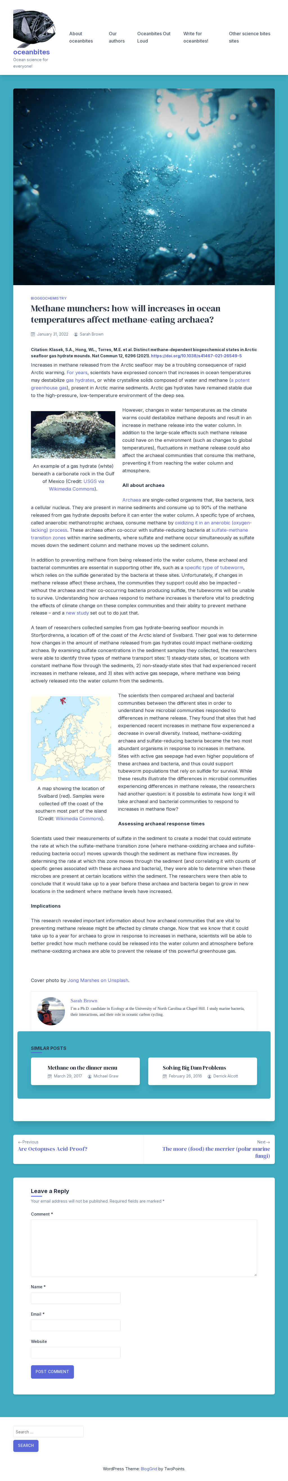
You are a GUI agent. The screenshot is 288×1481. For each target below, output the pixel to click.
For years (77, 372)
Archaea (131, 500)
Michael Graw (106, 1076)
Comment (42, 1214)
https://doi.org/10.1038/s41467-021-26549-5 (196, 355)
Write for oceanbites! (195, 37)
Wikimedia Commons (78, 818)
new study (77, 613)
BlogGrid (149, 1468)
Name (38, 1286)
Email (38, 1314)
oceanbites (31, 52)
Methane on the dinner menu (82, 1067)
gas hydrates (80, 380)
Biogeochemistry (49, 298)
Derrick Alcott (225, 1076)
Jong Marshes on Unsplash (98, 980)
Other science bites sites (249, 37)
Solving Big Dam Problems (194, 1067)
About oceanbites (81, 37)
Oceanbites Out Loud (153, 37)
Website (39, 1341)
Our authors (117, 37)
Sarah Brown (92, 334)
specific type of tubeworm (214, 567)
